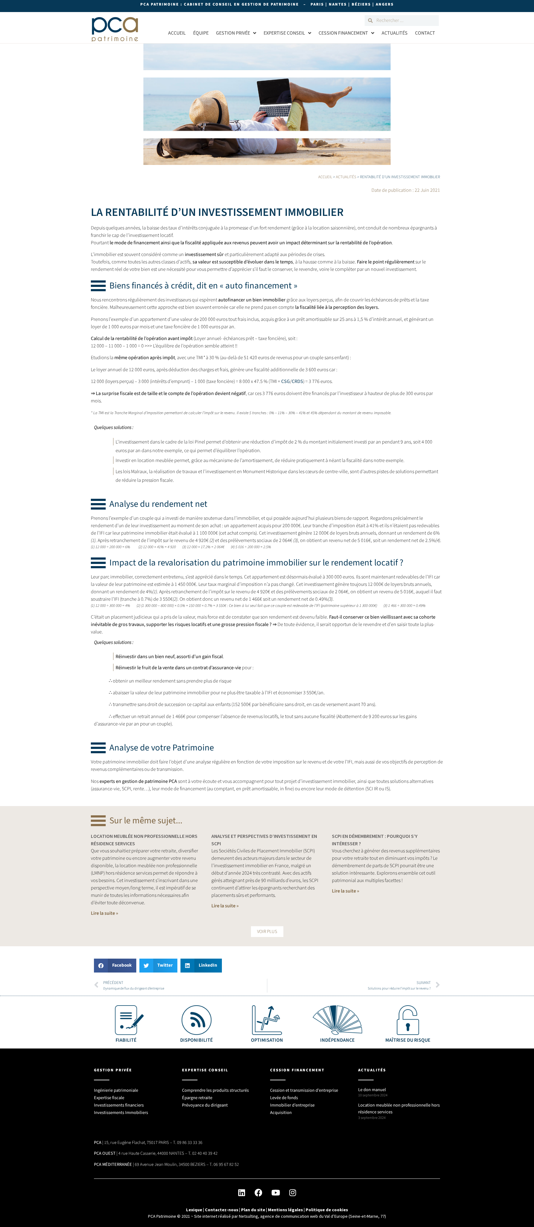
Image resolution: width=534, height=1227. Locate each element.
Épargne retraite (197, 1098)
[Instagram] (292, 1192)
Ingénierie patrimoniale (116, 1090)
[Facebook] (258, 1192)
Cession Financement (343, 33)
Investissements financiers (119, 1105)
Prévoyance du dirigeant (205, 1105)
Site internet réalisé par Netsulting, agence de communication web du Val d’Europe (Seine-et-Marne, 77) (290, 1216)
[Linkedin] (241, 1192)
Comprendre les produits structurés (215, 1090)
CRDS (297, 381)
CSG (285, 381)
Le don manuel (372, 1089)
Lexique (194, 1209)
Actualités (395, 33)
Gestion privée (233, 33)
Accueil (177, 33)
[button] (267, 931)
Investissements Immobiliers (121, 1112)
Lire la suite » (104, 913)
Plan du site (253, 1209)
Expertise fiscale (109, 1098)
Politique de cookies (327, 1209)
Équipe (201, 33)
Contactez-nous (221, 1209)
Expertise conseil (284, 33)
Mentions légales (285, 1209)
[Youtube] (275, 1192)
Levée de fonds (284, 1098)
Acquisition (281, 1112)
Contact (425, 33)
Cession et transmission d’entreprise (304, 1090)
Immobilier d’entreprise (292, 1105)
